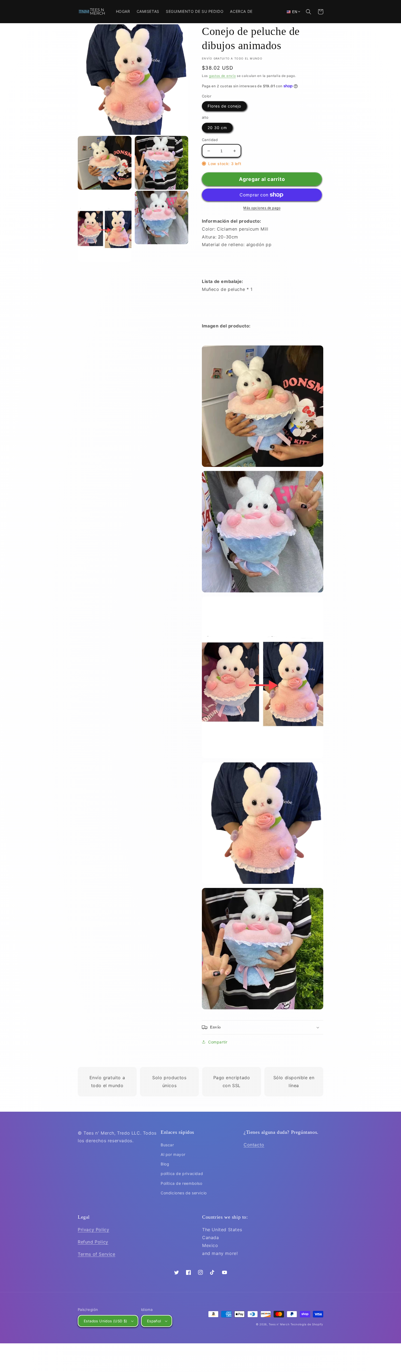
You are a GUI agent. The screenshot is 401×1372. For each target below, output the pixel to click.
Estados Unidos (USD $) (105, 1321)
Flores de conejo (224, 106)
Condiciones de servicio (184, 1193)
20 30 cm (217, 127)
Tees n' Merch (279, 1324)
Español (154, 1321)
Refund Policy (93, 1242)
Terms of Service (96, 1254)
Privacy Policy (93, 1229)
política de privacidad (182, 1173)
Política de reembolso (181, 1183)
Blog (165, 1164)
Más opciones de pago (261, 208)
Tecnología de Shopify (307, 1324)
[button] (309, 12)
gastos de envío (222, 76)
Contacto (254, 1144)
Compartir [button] (217, 1042)
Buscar (167, 1145)
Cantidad (210, 140)
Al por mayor (173, 1154)
